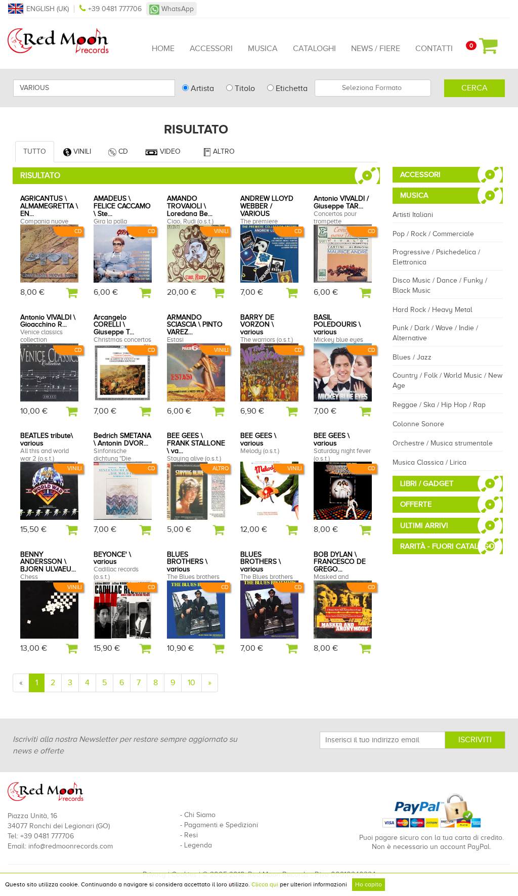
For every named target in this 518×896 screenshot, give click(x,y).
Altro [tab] (223, 151)
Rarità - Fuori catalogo (447, 546)
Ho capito (368, 884)
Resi (191, 835)
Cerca (474, 88)
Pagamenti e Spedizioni (221, 825)
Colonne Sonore (418, 424)
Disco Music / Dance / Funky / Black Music (440, 285)
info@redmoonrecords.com (70, 846)
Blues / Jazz (412, 357)
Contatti (434, 48)
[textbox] (372, 88)
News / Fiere (375, 48)
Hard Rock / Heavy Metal (432, 309)
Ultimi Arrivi (424, 525)
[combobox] (373, 88)
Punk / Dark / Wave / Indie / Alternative (435, 333)
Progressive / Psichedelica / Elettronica (436, 257)
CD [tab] (122, 151)
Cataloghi (314, 48)
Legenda (198, 845)
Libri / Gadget (427, 483)
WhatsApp (176, 9)
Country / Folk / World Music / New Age (447, 380)
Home (163, 48)
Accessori (211, 48)
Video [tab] (169, 151)
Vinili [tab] (81, 151)
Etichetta (291, 88)
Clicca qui (264, 884)
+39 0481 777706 (115, 9)
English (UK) (47, 9)
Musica (263, 48)
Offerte (416, 504)
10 (191, 682)
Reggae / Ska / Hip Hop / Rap (439, 405)
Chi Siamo (199, 815)
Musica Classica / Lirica (429, 462)
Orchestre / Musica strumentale (443, 443)
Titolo (244, 88)
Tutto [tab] (34, 151)
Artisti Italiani (413, 214)
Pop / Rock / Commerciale (433, 234)
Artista (201, 88)
